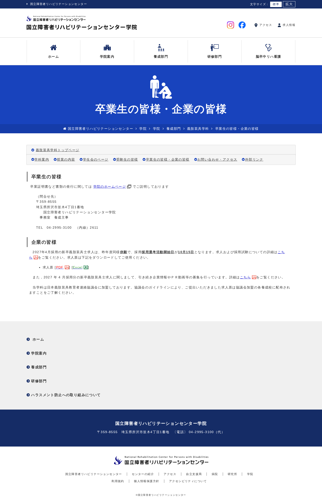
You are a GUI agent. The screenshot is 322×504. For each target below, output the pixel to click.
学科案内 (41, 159)
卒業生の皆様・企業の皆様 (168, 159)
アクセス (265, 25)
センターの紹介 (143, 474)
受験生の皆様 (127, 159)
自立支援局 (194, 474)
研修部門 (214, 56)
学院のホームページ (109, 186)
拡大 (289, 4)
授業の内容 (66, 159)
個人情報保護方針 (146, 481)
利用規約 (117, 481)
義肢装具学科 (198, 128)
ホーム (53, 56)
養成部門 (161, 56)
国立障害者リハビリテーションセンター (58, 4)
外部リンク (254, 159)
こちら (245, 277)
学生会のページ (95, 159)
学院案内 (107, 56)
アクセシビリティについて (188, 481)
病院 (215, 474)
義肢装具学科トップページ (57, 150)
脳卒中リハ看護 (268, 56)
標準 (276, 4)
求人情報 (288, 25)
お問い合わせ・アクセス (217, 159)
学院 (143, 128)
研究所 (232, 474)
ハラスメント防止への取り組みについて (66, 395)
